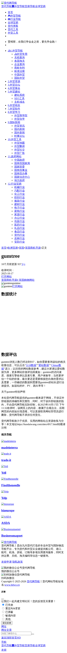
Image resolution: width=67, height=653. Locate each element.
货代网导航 (33, 581)
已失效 (9, 604)
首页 (4, 247)
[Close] (2, 599)
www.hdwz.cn (12, 584)
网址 (4, 629)
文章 (9, 629)
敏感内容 (10, 615)
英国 (21, 247)
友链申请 (6, 561)
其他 (8, 619)
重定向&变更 (12, 608)
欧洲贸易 (12, 247)
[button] (4, 626)
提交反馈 (7, 623)
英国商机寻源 (33, 247)
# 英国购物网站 (25, 280)
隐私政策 (17, 561)
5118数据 (31, 365)
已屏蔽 (9, 612)
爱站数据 (44, 365)
